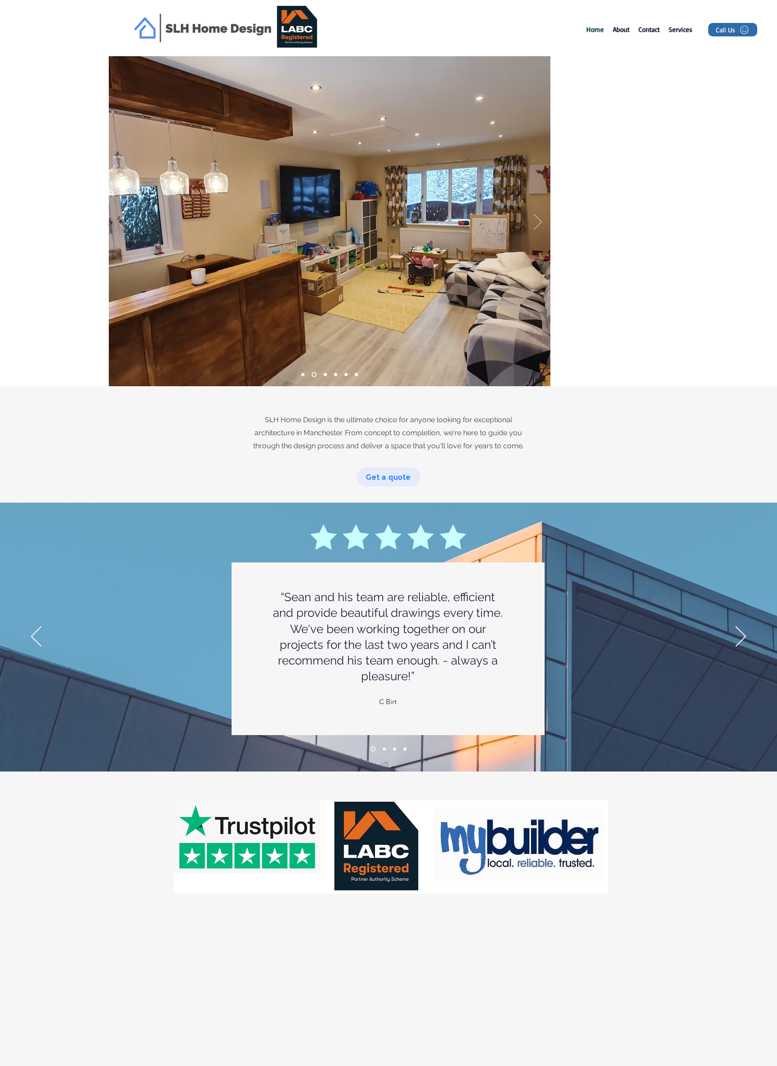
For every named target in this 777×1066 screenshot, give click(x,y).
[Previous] (121, 222)
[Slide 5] (356, 374)
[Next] (538, 222)
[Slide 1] (324, 374)
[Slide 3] (335, 374)
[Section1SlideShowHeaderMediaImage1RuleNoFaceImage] (372, 749)
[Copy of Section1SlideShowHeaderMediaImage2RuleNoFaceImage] (404, 749)
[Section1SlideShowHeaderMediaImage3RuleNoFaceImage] (394, 749)
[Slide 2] (302, 374)
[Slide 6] (313, 374)
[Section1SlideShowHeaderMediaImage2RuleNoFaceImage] (383, 749)
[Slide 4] (346, 374)
